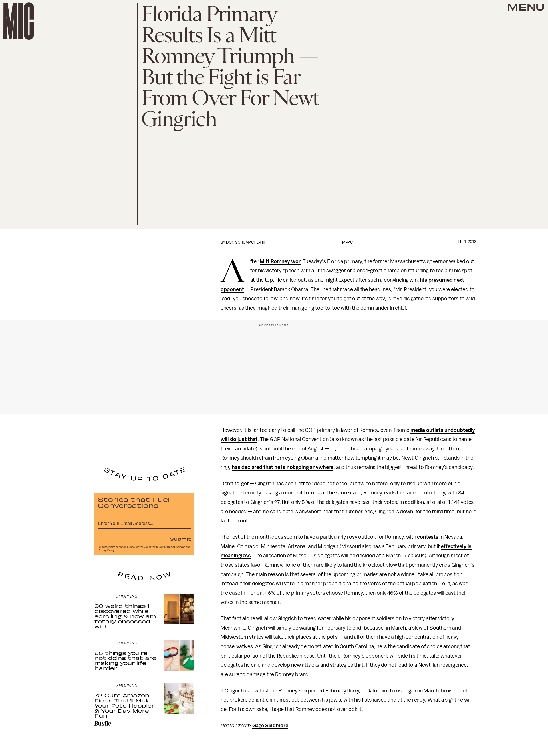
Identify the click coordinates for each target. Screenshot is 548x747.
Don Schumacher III (245, 242)
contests (427, 537)
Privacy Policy (106, 550)
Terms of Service (174, 547)
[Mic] (18, 21)
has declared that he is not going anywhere (282, 467)
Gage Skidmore (270, 725)
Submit (180, 539)
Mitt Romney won (281, 261)
